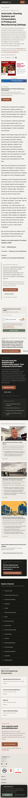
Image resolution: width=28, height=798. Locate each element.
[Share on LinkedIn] (16, 58)
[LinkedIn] (1, 763)
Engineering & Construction (10, 10)
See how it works (9, 294)
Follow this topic (14, 330)
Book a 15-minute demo (9, 744)
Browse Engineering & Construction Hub (13, 553)
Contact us (3, 760)
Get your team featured (10, 289)
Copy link (9, 57)
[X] (4, 763)
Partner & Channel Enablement (10, 52)
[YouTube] (6, 763)
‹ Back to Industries (5, 7)
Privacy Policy (13, 791)
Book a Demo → (4, 761)
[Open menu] (26, 2)
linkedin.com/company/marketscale (13, 258)
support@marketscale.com (9, 327)
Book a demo (6, 99)
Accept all (7, 794)
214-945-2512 (10, 326)
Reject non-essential (20, 794)
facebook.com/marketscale (17, 251)
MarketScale (20, 48)
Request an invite (9, 387)
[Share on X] (13, 58)
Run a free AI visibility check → (11, 351)
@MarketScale (11, 247)
